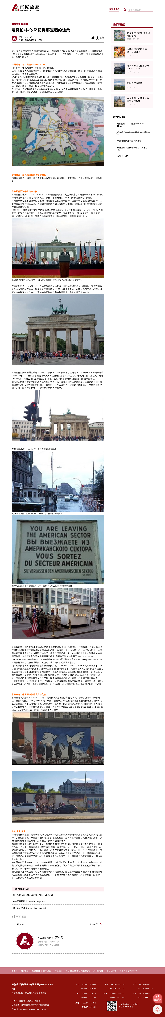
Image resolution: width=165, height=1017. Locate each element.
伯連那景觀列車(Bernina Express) (29, 901)
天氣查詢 (58, 970)
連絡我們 (36, 970)
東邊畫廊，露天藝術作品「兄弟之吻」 (132, 148)
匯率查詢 (47, 970)
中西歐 (17, 916)
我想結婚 (94, 924)
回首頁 (14, 970)
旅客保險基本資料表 (128, 970)
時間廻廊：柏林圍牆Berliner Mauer (130, 124)
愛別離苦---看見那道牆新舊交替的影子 (133, 133)
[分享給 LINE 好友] (93, 38)
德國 (24, 916)
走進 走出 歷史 (123, 156)
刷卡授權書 (98, 970)
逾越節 (20, 924)
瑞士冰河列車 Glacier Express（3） (30, 907)
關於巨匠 (25, 970)
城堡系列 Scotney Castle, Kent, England (33, 894)
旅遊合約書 (111, 970)
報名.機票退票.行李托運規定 (78, 970)
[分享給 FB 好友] (97, 38)
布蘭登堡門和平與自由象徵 (129, 141)
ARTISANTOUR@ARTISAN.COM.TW (33, 1009)
